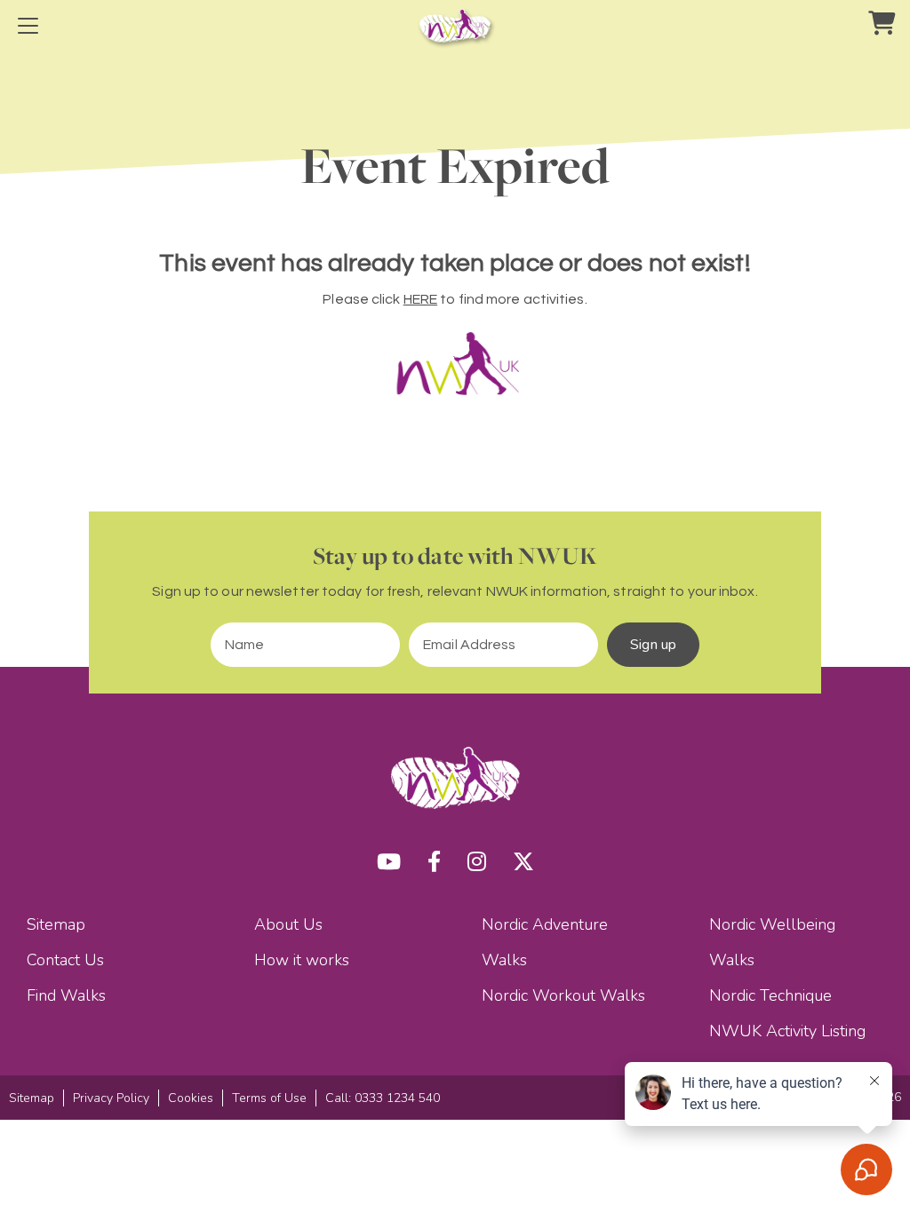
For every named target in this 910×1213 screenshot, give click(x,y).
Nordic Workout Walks (563, 995)
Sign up (653, 644)
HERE (420, 299)
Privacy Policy (111, 1098)
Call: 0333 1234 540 (382, 1098)
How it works (301, 960)
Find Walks (66, 995)
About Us (288, 924)
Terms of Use (269, 1098)
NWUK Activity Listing (787, 1031)
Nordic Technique (770, 995)
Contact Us (65, 960)
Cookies (190, 1098)
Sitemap (56, 924)
